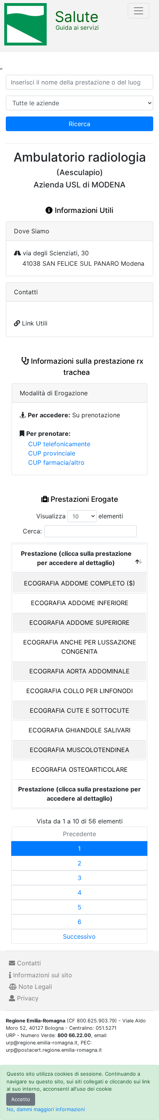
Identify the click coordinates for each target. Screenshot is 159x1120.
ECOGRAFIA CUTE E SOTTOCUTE (79, 710)
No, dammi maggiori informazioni (46, 1109)
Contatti (28, 963)
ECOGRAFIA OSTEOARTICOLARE (80, 769)
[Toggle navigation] (138, 11)
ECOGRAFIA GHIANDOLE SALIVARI (79, 730)
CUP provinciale (51, 453)
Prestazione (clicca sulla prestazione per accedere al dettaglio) (76, 558)
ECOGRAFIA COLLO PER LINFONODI (79, 691)
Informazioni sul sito (41, 975)
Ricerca (79, 124)
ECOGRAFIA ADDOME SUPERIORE (79, 622)
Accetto (20, 1099)
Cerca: (32, 531)
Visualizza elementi (79, 516)
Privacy (27, 998)
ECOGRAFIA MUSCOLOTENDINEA (79, 750)
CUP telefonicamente (59, 444)
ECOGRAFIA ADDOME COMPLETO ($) (79, 583)
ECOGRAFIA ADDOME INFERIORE (80, 603)
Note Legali (34, 986)
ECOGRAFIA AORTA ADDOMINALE (79, 671)
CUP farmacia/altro (56, 462)
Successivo (79, 936)
